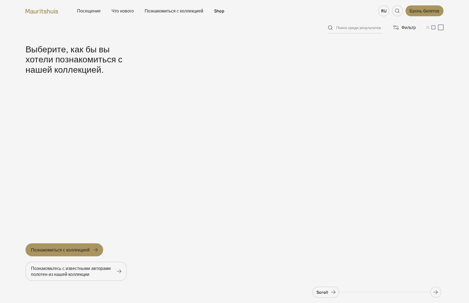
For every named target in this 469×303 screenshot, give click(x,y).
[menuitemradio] (428, 27)
